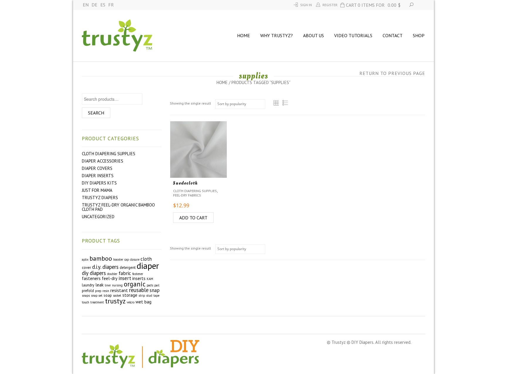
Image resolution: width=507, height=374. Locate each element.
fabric (125, 273)
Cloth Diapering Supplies (108, 153)
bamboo (100, 258)
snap (155, 290)
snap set (96, 295)
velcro (130, 302)
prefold (88, 290)
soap (108, 295)
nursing (117, 285)
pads (150, 285)
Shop (419, 35)
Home (243, 35)
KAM (150, 279)
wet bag (143, 302)
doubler (112, 274)
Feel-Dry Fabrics (187, 195)
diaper (148, 265)
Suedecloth (185, 183)
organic (135, 284)
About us (313, 35)
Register (329, 5)
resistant (119, 290)
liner (108, 285)
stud (149, 295)
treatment (97, 302)
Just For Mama (97, 190)
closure (134, 259)
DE (94, 5)
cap (126, 259)
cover (86, 267)
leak (99, 285)
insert (125, 278)
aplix (85, 259)
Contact (393, 35)
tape (156, 295)
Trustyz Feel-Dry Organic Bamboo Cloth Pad (118, 207)
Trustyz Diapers (100, 197)
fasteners (91, 278)
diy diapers (94, 272)
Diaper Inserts (98, 175)
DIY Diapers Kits (99, 183)
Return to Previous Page (392, 73)
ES (102, 5)
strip (141, 295)
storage (129, 295)
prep (98, 291)
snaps (86, 295)
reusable (138, 289)
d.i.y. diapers (105, 266)
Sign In (306, 5)
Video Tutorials (353, 35)
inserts (139, 278)
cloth (146, 259)
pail (156, 285)
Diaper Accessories (102, 161)
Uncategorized (98, 216)
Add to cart (193, 218)
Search (96, 113)
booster (118, 259)
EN (86, 5)
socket (117, 295)
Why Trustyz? (276, 35)
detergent (128, 267)
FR (111, 5)
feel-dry (109, 278)
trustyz (115, 300)
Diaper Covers (97, 168)
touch (85, 302)
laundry (88, 285)
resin (105, 291)
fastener (137, 274)
